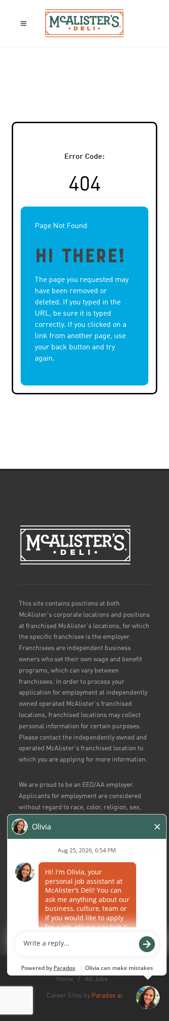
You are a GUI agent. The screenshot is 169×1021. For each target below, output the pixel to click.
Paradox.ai (107, 995)
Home (64, 979)
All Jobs (96, 979)
